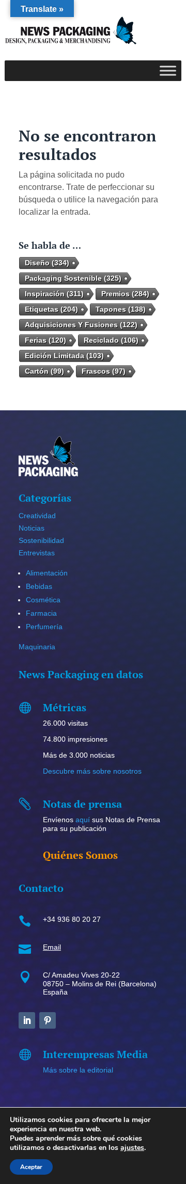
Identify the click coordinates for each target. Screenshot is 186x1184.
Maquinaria (37, 647)
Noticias (31, 528)
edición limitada (64, 355)
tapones (121, 309)
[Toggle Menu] (168, 70)
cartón (44, 371)
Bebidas (39, 586)
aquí (82, 819)
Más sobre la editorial (78, 1070)
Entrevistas (37, 553)
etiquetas (51, 309)
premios (125, 294)
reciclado (111, 340)
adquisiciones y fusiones (81, 325)
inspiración (54, 294)
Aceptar (31, 1167)
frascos (104, 371)
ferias (45, 340)
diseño (47, 263)
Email (52, 947)
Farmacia (41, 613)
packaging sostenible (73, 278)
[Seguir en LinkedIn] (27, 1020)
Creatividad (37, 515)
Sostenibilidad (41, 540)
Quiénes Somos (80, 855)
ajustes (132, 1148)
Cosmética (43, 600)
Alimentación (47, 573)
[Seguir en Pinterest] (47, 1020)
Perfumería (44, 626)
